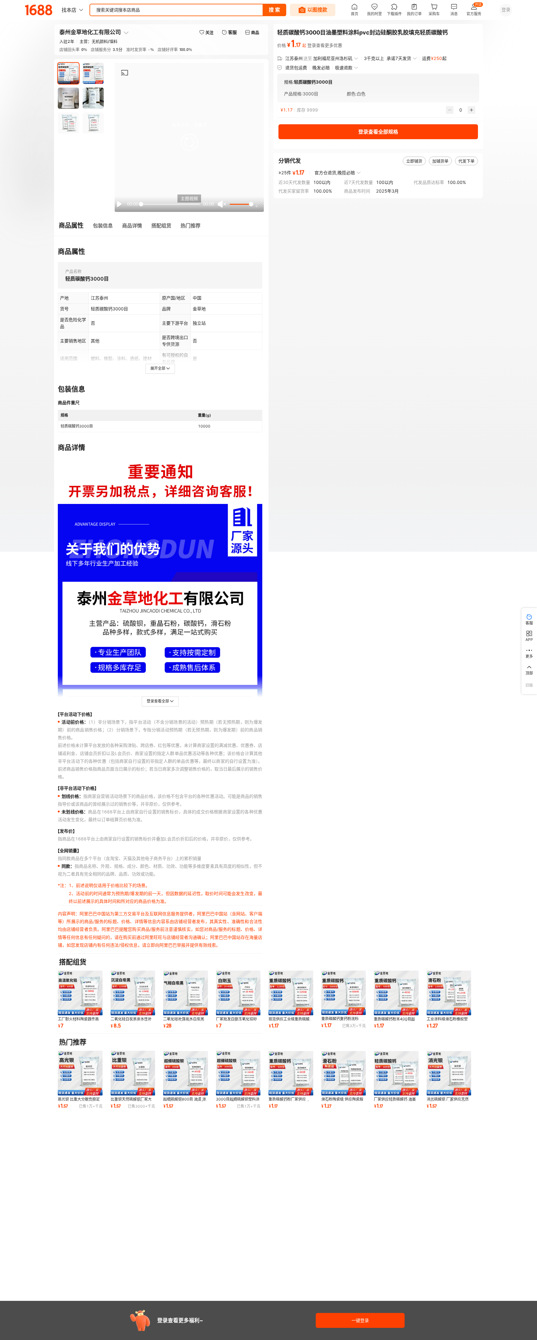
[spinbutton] (460, 110)
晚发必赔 (321, 67)
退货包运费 (296, 67)
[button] (189, 142)
